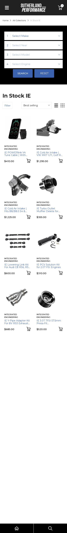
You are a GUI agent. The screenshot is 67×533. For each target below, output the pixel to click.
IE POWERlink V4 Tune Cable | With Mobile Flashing (15, 155)
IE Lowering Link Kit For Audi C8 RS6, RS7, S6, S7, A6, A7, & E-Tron (17, 268)
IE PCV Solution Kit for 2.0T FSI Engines (49, 266)
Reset (44, 73)
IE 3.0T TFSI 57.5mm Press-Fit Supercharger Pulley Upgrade (49, 324)
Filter (7, 105)
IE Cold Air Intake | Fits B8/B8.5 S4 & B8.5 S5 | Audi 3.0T (15, 211)
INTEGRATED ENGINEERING (11, 147)
